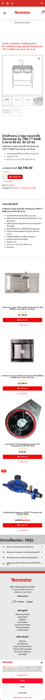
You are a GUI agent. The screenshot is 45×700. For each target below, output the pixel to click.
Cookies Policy (17, 697)
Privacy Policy (27, 697)
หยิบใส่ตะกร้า (16, 177)
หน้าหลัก (5, 43)
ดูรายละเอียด (22, 693)
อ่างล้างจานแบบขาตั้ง (28, 188)
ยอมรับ (22, 681)
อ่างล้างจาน (15, 43)
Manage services (22, 675)
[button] (42, 662)
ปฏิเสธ (22, 687)
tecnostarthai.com (12, 667)
